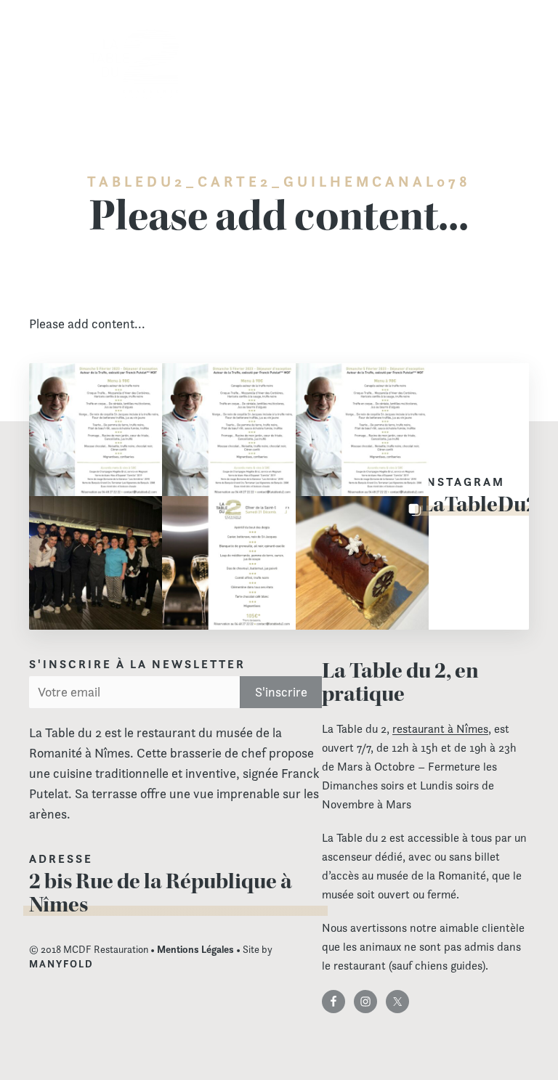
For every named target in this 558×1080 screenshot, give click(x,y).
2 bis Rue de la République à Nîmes (160, 892)
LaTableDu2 (479, 504)
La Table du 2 (134, 64)
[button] (95, 429)
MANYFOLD (61, 963)
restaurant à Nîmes (440, 728)
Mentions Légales (195, 949)
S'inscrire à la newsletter (137, 664)
